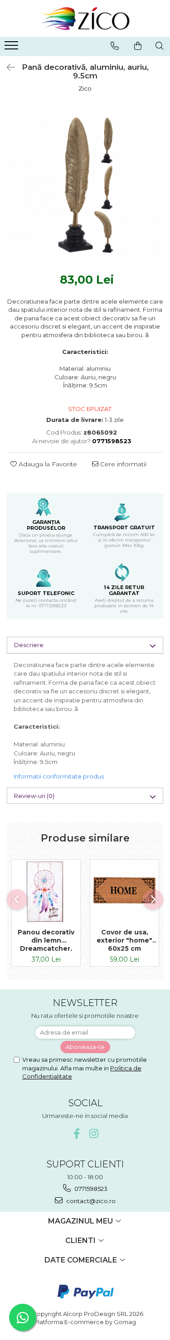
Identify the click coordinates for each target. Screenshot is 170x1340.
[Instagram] (94, 1134)
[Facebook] (76, 1134)
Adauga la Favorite (47, 464)
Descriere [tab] (29, 644)
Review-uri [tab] (34, 795)
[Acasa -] (85, 18)
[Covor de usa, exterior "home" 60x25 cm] (124, 892)
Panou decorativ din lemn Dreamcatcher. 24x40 (46, 940)
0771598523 (90, 1188)
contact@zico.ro (90, 1201)
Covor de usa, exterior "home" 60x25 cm (124, 940)
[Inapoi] (7, 67)
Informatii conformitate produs (59, 776)
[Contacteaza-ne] (114, 46)
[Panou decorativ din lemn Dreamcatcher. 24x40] (46, 892)
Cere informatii (122, 464)
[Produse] (12, 48)
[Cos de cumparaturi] (138, 46)
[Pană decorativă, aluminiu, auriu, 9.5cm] (85, 184)
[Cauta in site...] (159, 46)
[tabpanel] (85, 184)
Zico (85, 88)
